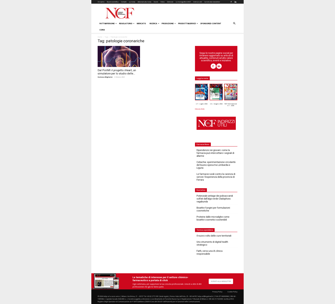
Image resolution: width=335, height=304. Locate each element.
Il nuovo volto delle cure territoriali (214, 235)
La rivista (132, 2)
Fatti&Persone (107, 23)
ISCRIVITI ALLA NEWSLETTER (221, 281)
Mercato (141, 23)
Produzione (168, 23)
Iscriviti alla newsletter (212, 2)
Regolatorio (125, 23)
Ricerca (153, 23)
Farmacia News (203, 144)
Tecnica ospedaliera (205, 230)
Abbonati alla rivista (144, 2)
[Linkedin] (235, 2)
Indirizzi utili (197, 2)
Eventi (156, 2)
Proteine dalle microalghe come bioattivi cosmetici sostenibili (213, 218)
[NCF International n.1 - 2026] (230, 93)
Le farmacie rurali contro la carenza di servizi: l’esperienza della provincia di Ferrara (216, 177)
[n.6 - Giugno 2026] (216, 93)
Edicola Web (200, 109)
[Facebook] (231, 2)
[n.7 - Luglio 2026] (201, 93)
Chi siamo (101, 2)
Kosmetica (201, 190)
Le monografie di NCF (183, 2)
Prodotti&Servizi (187, 23)
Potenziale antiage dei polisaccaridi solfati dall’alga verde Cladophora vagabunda (215, 198)
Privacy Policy (217, 292)
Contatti (124, 2)
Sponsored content (210, 23)
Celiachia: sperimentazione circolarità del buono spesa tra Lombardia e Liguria (216, 165)
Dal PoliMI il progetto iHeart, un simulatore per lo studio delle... (117, 72)
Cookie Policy (232, 292)
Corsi (102, 29)
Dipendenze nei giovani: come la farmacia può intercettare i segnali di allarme (215, 153)
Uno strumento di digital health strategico (212, 243)
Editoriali (170, 2)
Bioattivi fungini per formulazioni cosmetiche (213, 209)
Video (163, 2)
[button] (234, 23)
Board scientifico (113, 2)
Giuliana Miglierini (105, 77)
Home (100, 37)
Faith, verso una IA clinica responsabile (209, 252)
